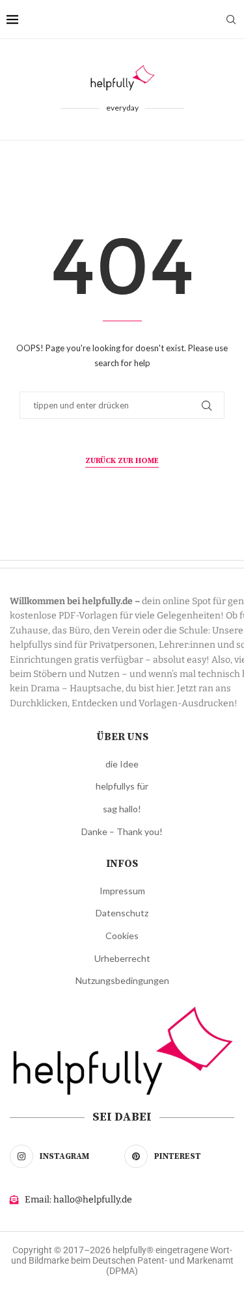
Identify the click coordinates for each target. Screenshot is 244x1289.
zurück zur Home (122, 461)
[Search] (230, 19)
